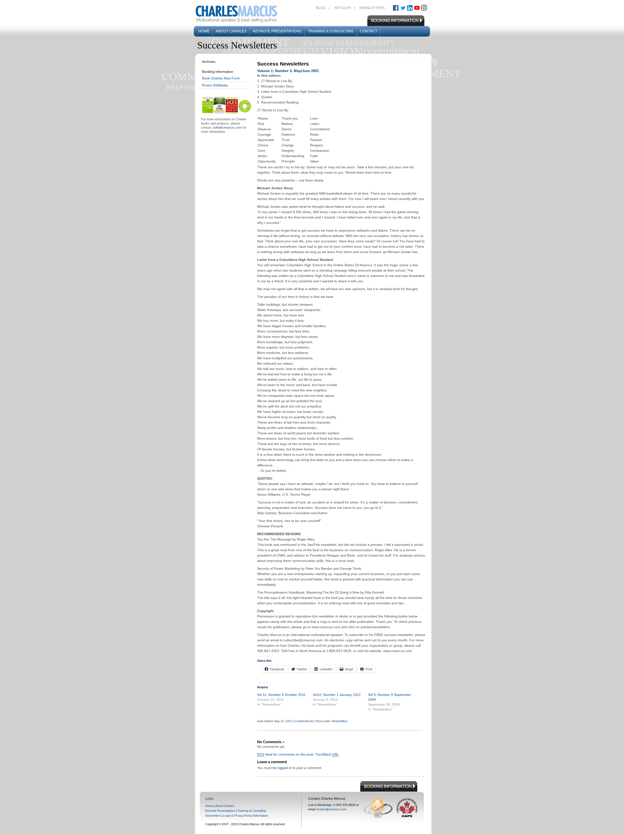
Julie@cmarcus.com (227, 127)
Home (204, 31)
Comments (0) (303, 721)
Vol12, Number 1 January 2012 (337, 695)
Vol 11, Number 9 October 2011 (281, 695)
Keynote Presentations (277, 31)
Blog (321, 8)
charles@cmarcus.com (331, 809)
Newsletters (372, 8)
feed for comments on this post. (285, 754)
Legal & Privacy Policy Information (245, 815)
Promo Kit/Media (215, 85)
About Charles (231, 31)
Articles (342, 8)
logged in (284, 768)
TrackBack (327, 754)
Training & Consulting (331, 31)
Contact (368, 31)
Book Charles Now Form (221, 78)
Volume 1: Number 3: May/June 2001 (288, 71)
